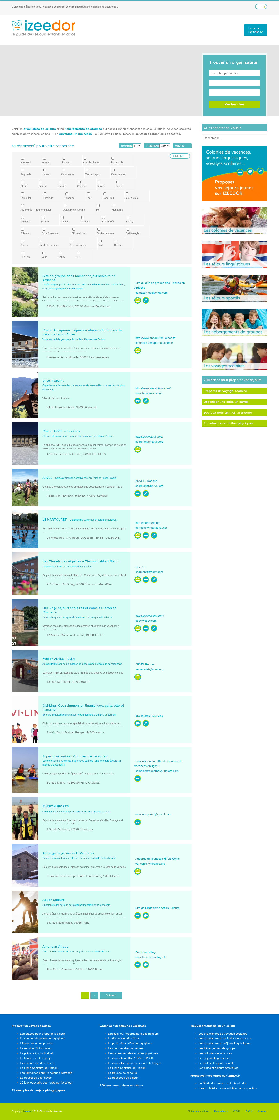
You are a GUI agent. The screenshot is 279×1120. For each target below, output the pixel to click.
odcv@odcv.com (146, 620)
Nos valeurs (221, 1111)
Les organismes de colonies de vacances (225, 1038)
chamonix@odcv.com (149, 571)
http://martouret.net (147, 522)
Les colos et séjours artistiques (218, 1067)
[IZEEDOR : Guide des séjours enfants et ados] (43, 28)
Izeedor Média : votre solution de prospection (228, 1088)
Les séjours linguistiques (214, 1058)
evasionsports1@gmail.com (153, 814)
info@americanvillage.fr (150, 957)
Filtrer (178, 156)
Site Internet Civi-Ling (149, 715)
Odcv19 (140, 567)
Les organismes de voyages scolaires (223, 1033)
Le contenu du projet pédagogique (42, 1038)
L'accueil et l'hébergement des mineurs (133, 1033)
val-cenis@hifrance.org (150, 863)
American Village (146, 952)
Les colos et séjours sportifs (216, 1063)
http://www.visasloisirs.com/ (153, 388)
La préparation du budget (36, 1053)
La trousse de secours (122, 1072)
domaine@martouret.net (151, 527)
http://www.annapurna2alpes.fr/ (155, 337)
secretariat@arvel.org (149, 441)
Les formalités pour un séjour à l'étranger (46, 1072)
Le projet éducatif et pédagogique (130, 1043)
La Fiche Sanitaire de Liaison (39, 1067)
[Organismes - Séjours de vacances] (137, 401)
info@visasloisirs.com (149, 393)
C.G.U (236, 1111)
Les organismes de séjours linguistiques (224, 1043)
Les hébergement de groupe (217, 1048)
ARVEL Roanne (145, 664)
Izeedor (27, 1111)
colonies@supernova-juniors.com (157, 770)
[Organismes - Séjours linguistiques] (137, 723)
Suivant (111, 995)
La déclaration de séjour (123, 1038)
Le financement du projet (36, 1058)
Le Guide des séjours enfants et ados (223, 1083)
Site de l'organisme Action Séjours (157, 907)
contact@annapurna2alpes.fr (154, 342)
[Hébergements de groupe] (137, 300)
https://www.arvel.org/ (149, 436)
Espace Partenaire (255, 30)
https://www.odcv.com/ (149, 615)
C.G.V (249, 1111)
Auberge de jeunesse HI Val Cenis (157, 858)
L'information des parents (36, 1043)
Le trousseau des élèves (36, 1077)
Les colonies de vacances (215, 1053)
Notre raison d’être (198, 1111)
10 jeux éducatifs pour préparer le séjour (46, 1082)
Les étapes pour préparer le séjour (42, 1033)
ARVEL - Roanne (146, 481)
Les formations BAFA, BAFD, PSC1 (130, 1058)
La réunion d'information (35, 1048)
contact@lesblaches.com (151, 292)
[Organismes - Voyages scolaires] (146, 300)
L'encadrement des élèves (37, 1063)
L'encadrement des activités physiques (133, 1053)
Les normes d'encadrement (126, 1048)
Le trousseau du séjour (123, 1077)
